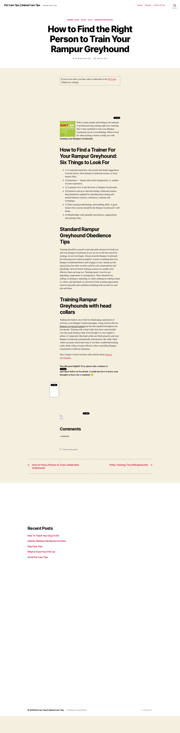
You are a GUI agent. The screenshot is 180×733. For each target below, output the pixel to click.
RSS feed (112, 79)
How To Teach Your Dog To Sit (43, 535)
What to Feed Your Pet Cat (41, 551)
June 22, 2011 (102, 58)
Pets (90, 20)
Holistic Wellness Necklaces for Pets (47, 541)
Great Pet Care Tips (38, 557)
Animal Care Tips (84, 58)
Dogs (83, 20)
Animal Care (73, 20)
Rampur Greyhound (103, 20)
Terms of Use (159, 5)
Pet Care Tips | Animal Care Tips (22, 5)
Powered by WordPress (76, 710)
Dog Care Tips (35, 546)
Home (139, 5)
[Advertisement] (90, 102)
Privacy (148, 5)
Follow (61, 419)
